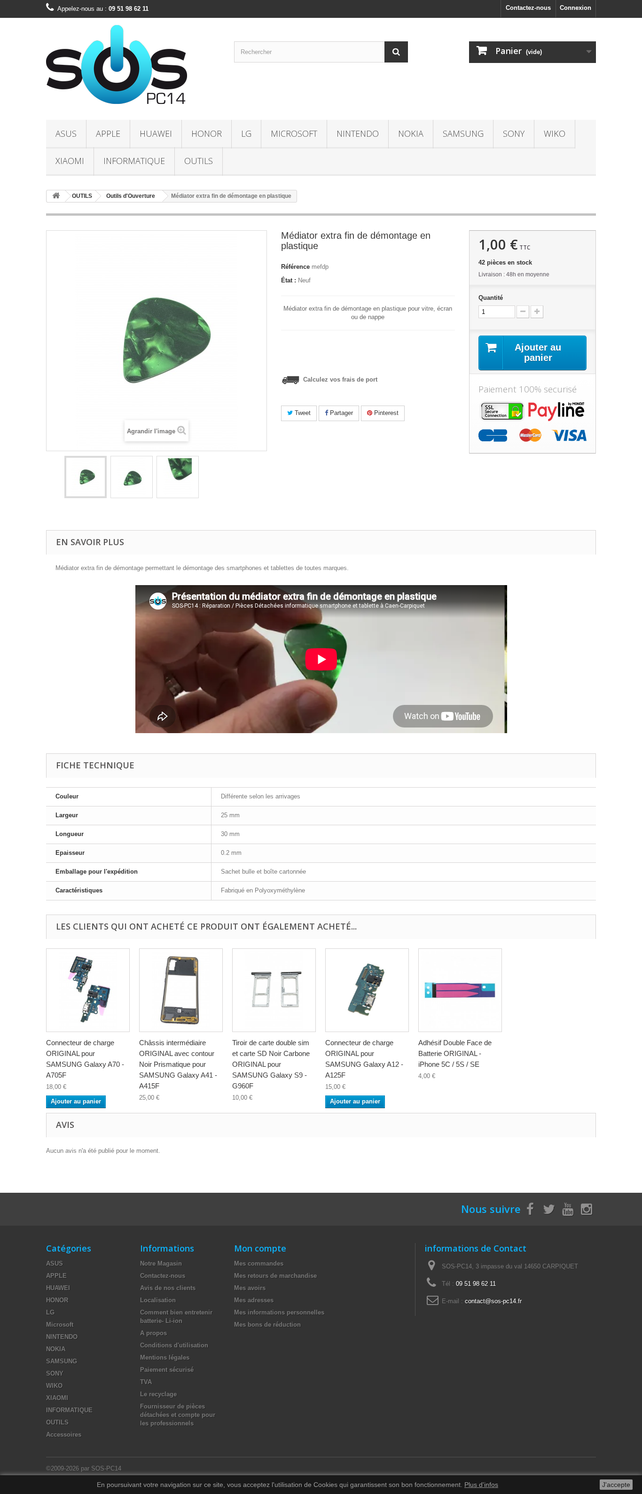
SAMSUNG (463, 133)
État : (288, 280)
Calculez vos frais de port (339, 379)
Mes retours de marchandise (275, 1275)
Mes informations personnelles (279, 1312)
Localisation (158, 1300)
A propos (153, 1333)
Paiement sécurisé (167, 1369)
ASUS (66, 133)
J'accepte (616, 1484)
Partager (340, 412)
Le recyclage (158, 1394)
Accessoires (63, 1434)
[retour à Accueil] (56, 196)
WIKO (554, 133)
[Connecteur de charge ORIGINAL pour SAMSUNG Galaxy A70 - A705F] (88, 990)
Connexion (575, 7)
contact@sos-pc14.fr (493, 1301)
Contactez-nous (528, 7)
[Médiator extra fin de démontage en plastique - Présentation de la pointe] (177, 477)
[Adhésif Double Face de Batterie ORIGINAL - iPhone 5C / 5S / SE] (460, 990)
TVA (146, 1381)
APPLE (108, 133)
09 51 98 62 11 (476, 1283)
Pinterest (385, 412)
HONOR (206, 133)
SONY (514, 133)
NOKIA (410, 133)
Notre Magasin (161, 1263)
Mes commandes (258, 1263)
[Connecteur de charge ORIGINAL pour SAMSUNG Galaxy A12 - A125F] (367, 990)
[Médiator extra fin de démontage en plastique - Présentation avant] (85, 477)
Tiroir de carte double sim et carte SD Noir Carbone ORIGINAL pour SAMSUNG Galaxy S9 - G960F (271, 1064)
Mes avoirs (250, 1287)
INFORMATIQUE (134, 160)
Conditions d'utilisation (174, 1345)
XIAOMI (69, 160)
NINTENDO (358, 133)
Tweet (302, 412)
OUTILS (198, 160)
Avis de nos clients (168, 1287)
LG (246, 133)
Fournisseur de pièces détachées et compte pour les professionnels (177, 1415)
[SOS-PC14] (133, 66)
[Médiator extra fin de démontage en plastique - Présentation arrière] (131, 477)
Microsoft (294, 133)
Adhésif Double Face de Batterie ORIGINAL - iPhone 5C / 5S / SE (455, 1053)
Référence (295, 266)
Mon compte (260, 1248)
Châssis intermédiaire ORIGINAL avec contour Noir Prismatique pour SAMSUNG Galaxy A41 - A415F (178, 1064)
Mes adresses (254, 1300)
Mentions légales (164, 1357)
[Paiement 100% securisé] (532, 420)
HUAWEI (156, 133)
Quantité (490, 297)
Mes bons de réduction (267, 1324)
